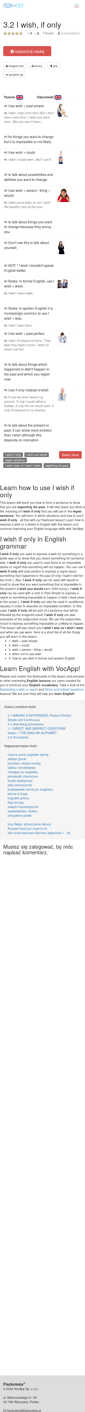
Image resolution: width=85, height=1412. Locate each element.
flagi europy (16, 802)
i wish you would (36, 454)
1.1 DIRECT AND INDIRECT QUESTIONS (36, 728)
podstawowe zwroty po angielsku (30, 789)
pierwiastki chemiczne (23, 776)
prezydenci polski (19, 815)
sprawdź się (15, 74)
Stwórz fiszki (70, 455)
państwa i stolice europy (24, 763)
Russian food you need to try (27, 828)
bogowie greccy (18, 798)
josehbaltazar (70, 33)
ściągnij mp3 (16, 66)
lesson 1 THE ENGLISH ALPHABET (32, 733)
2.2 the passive (18, 737)
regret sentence (15, 460)
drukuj (38, 66)
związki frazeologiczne (23, 806)
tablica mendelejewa (22, 767)
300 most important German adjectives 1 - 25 (39, 833)
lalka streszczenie (20, 785)
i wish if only (13, 454)
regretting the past (56, 465)
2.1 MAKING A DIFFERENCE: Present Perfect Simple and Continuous (39, 717)
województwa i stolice (22, 811)
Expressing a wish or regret (19, 689)
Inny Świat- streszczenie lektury (29, 824)
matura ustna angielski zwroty (28, 754)
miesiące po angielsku (23, 772)
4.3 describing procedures (26, 724)
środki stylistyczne (20, 780)
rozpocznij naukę (29, 51)
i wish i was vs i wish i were (22, 465)
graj (55, 66)
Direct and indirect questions (64, 689)
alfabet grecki (17, 759)
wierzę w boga (17, 793)
